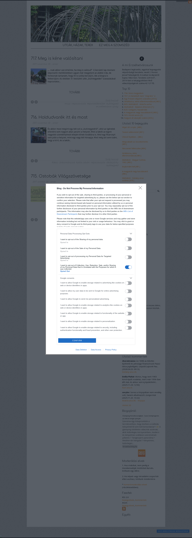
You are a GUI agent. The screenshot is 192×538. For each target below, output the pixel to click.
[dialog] (96, 269)
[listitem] (96, 233)
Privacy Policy (111, 350)
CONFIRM (77, 341)
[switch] (128, 239)
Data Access (96, 350)
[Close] (141, 188)
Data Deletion (81, 350)
